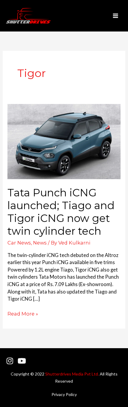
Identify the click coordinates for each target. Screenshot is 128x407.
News (40, 243)
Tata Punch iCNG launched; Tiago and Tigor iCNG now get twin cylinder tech (61, 211)
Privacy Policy (64, 394)
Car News (19, 243)
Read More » (22, 313)
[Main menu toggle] (115, 16)
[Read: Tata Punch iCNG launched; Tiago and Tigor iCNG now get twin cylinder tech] (63, 140)
